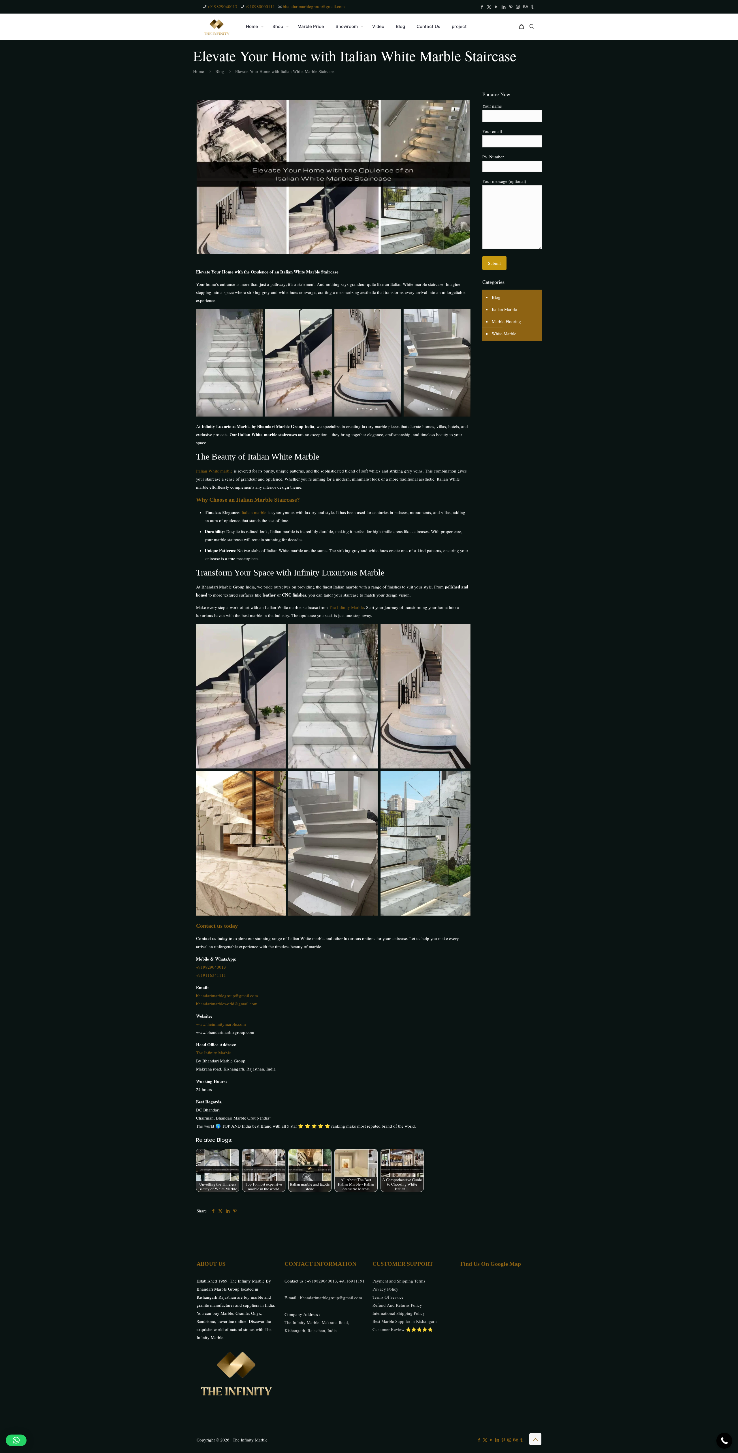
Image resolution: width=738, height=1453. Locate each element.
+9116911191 (352, 1281)
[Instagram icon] (518, 7)
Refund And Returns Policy (397, 1305)
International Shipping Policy (398, 1313)
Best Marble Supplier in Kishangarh (404, 1321)
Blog (219, 71)
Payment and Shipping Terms (398, 1281)
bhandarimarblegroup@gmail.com (314, 6)
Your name (492, 106)
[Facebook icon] (482, 7)
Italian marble (254, 512)
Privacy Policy (385, 1289)
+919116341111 (211, 975)
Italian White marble (214, 471)
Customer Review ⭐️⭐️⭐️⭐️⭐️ (402, 1329)
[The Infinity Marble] (216, 27)
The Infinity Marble (346, 607)
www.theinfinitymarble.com (221, 1024)
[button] (16, 1440)
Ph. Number (493, 157)
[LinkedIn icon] (503, 7)
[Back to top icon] (535, 1439)
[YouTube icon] (496, 7)
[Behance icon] (525, 7)
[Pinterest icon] (511, 7)
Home (198, 71)
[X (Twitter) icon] (489, 7)
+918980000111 (260, 6)
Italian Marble (504, 309)
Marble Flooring (506, 321)
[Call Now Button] (724, 1441)
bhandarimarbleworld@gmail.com (226, 1003)
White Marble (504, 333)
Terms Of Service (388, 1297)
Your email (492, 131)
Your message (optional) (504, 181)
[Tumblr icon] (532, 7)
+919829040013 (222, 6)
